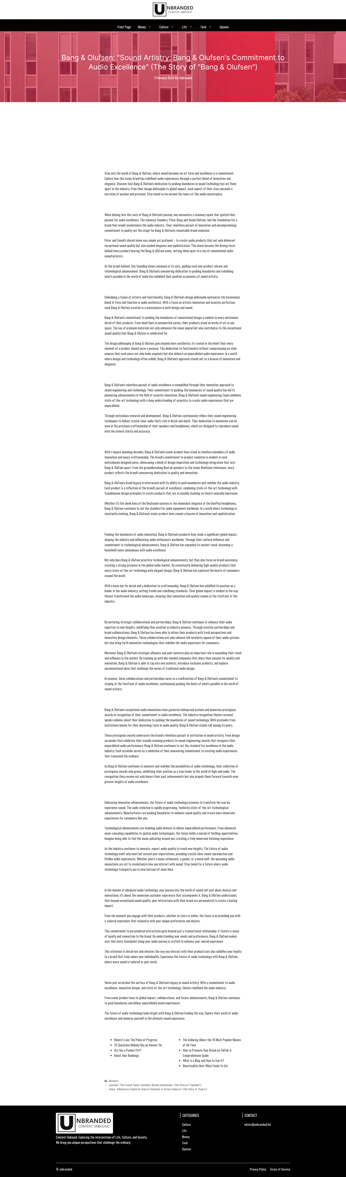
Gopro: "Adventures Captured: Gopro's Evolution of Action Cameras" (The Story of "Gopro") (158, 1089)
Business (114, 1081)
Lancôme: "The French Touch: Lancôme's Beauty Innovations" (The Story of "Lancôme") (155, 1085)
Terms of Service (280, 1169)
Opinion (224, 27)
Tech (203, 27)
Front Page (124, 27)
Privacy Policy (258, 1169)
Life (184, 27)
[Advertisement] (173, 129)
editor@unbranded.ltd (257, 1124)
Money (142, 27)
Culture (163, 27)
